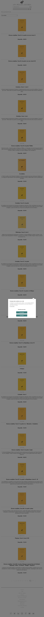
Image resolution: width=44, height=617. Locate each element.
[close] (33, 299)
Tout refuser (22, 315)
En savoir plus (12, 306)
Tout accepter (22, 312)
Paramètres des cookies (21, 309)
